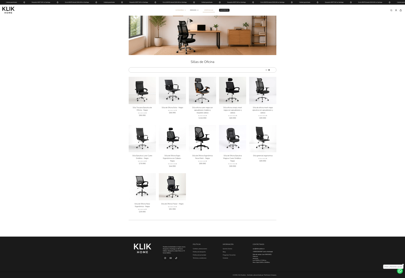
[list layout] (266, 69)
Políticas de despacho (199, 252)
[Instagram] (165, 258)
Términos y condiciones (199, 258)
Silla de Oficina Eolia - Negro (172, 107)
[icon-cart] (400, 10)
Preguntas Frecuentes (229, 255)
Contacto (225, 258)
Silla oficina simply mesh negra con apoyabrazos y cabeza (232, 110)
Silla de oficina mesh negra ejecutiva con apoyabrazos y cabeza (262, 110)
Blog (224, 252)
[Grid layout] (269, 69)
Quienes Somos (227, 249)
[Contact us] (400, 271)
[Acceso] (396, 10)
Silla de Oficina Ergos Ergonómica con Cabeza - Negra (172, 158)
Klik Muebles (242, 275)
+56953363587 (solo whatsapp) (263, 251)
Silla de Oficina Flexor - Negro (172, 204)
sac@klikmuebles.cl (259, 249)
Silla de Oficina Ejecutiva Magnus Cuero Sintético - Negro (232, 158)
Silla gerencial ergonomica (263, 155)
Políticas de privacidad (199, 255)
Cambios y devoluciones (200, 249)
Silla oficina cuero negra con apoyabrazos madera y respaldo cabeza (202, 110)
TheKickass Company (270, 275)
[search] (391, 10)
